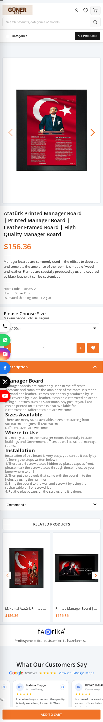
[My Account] (76, 10)
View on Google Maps (76, 673)
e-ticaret (40, 640)
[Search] (95, 22)
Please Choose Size (25, 314)
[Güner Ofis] (22, 10)
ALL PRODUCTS (87, 36)
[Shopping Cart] (95, 10)
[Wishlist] (85, 10)
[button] (93, 130)
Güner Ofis (22, 293)
